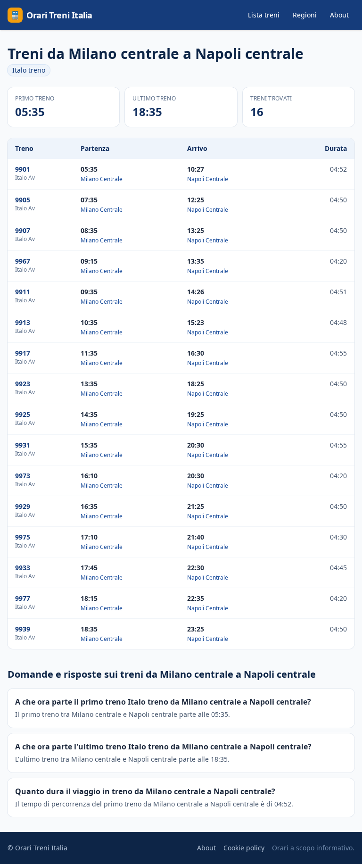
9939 (22, 628)
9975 (22, 536)
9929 (22, 506)
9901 (22, 169)
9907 (22, 230)
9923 (22, 383)
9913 (22, 322)
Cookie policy (243, 847)
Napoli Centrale (207, 179)
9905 (22, 199)
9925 (22, 414)
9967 (22, 261)
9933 (22, 567)
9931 (22, 444)
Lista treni (264, 14)
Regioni (305, 14)
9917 (22, 353)
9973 (22, 475)
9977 (22, 598)
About (339, 14)
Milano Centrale (102, 179)
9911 (22, 291)
